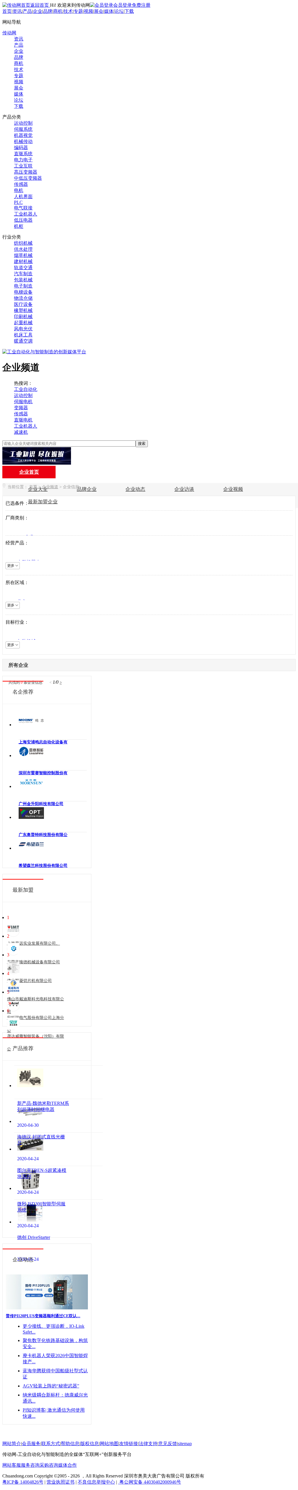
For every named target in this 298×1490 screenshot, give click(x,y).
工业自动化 (25, 389)
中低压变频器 (28, 178)
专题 (78, 11)
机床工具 (23, 334)
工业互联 (23, 165)
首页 (7, 11)
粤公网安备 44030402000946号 (149, 1482)
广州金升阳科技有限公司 (41, 804)
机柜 (18, 226)
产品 (27, 11)
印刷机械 (23, 316)
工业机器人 (25, 213)
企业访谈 (184, 489)
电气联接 (23, 207)
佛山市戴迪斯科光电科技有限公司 (35, 1005)
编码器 (21, 147)
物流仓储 (23, 298)
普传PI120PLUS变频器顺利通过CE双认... (43, 1316)
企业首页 (29, 472)
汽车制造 (23, 273)
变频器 (21, 407)
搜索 (142, 443)
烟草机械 (23, 255)
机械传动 (23, 141)
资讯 (17, 11)
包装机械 (23, 279)
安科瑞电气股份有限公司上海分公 (35, 1024)
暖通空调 (23, 340)
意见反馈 (167, 1443)
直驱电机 (23, 419)
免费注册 (141, 5)
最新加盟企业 (43, 502)
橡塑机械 (23, 310)
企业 (37, 11)
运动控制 (23, 123)
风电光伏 (23, 328)
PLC (18, 202)
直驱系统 (23, 153)
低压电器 (23, 220)
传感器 (21, 184)
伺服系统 (23, 129)
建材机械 (23, 261)
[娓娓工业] (36, 463)
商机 (58, 11)
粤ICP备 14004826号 (22, 1482)
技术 (68, 11)
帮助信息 (70, 1443)
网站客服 (11, 1465)
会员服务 (31, 1443)
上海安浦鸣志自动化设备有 (43, 742)
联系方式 (50, 1443)
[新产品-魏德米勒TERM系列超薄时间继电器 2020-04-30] (58, 1082)
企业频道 (50, 487)
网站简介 (11, 1443)
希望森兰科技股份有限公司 (43, 865)
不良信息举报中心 (96, 1482)
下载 (129, 11)
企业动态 (135, 489)
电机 (18, 190)
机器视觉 (23, 135)
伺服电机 (23, 401)
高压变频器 (25, 172)
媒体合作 (67, 1465)
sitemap (185, 1443)
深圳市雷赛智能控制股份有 (43, 773)
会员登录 (122, 5)
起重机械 (23, 322)
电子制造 (23, 285)
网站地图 (109, 1443)
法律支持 (148, 1443)
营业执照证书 (60, 1482)
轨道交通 (23, 267)
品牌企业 (87, 489)
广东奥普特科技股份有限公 (43, 835)
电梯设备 (23, 292)
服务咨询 (30, 1465)
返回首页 (40, 5)
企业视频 (233, 489)
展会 (98, 11)
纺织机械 (23, 243)
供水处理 (23, 249)
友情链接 (128, 1443)
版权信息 (89, 1443)
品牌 (47, 11)
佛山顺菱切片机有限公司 (29, 980)
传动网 (9, 32)
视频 (88, 11)
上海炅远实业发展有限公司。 (33, 943)
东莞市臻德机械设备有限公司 (33, 962)
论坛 (119, 11)
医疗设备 (23, 304)
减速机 (21, 432)
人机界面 (23, 196)
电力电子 (23, 159)
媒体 (108, 11)
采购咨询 (49, 1465)
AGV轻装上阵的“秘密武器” (51, 1385)
